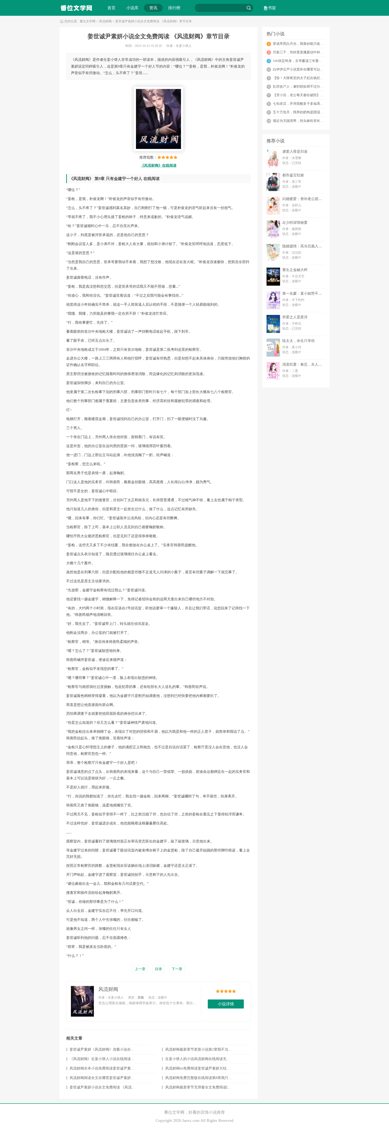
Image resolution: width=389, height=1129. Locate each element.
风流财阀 (105, 21)
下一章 (177, 969)
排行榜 (174, 8)
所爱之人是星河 (295, 317)
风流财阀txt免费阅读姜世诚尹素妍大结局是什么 (203, 1068)
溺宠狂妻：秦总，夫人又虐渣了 (307, 364)
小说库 (132, 8)
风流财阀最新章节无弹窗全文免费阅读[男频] (200, 1087)
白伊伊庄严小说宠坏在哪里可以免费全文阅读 (306, 69)
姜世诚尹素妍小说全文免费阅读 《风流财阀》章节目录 (113, 1087)
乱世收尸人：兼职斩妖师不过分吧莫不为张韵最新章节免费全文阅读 (323, 86)
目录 (158, 969)
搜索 (248, 8)
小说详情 (226, 1004)
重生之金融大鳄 (295, 270)
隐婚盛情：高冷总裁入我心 (304, 246)
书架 (272, 8)
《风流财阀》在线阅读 (158, 165)
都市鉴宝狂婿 (293, 175)
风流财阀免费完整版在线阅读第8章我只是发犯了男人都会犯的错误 (218, 1078)
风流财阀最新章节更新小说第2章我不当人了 (200, 1049)
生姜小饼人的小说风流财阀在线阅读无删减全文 (203, 1059)
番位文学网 (87, 21)
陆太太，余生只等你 (298, 341)
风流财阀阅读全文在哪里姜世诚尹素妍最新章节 (107, 1078)
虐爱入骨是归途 (295, 151)
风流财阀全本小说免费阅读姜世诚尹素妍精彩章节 (109, 1068)
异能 (141, 997)
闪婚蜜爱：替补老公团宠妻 (304, 199)
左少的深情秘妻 (295, 222)
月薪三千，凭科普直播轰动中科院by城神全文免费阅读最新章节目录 (323, 52)
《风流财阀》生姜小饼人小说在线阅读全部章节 (107, 1059)
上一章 (140, 969)
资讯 (153, 8)
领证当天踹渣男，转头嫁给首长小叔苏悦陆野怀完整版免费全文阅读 (323, 121)
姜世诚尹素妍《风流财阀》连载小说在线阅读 (106, 1049)
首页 (111, 8)
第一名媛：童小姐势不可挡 (304, 293)
